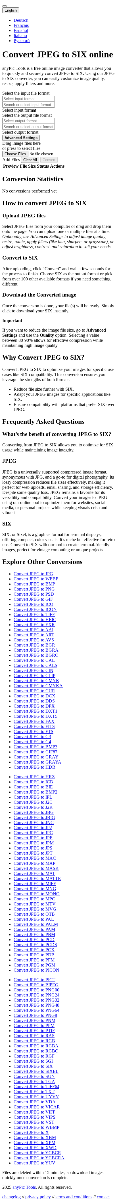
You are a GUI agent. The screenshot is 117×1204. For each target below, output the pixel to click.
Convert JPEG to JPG (33, 573)
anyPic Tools (24, 1187)
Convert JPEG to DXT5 (35, 716)
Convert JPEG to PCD (34, 939)
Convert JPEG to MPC (34, 898)
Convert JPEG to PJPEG (36, 984)
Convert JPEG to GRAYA (37, 762)
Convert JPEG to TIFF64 (36, 1086)
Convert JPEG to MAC (35, 858)
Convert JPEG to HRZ (34, 776)
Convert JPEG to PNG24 (36, 995)
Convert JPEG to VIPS (34, 1117)
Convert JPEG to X (31, 1132)
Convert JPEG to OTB (34, 914)
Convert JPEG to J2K (33, 807)
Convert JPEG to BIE (33, 786)
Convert (49, 160)
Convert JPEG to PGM (34, 965)
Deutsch (21, 20)
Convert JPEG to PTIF (34, 1030)
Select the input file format (25, 93)
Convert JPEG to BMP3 (35, 746)
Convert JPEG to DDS (34, 701)
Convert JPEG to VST (34, 1122)
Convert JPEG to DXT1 (35, 711)
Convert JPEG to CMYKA (38, 685)
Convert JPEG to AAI (33, 629)
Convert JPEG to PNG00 (36, 989)
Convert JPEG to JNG (34, 822)
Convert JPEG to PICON (36, 970)
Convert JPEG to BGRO (36, 655)
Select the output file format (27, 115)
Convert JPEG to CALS (35, 665)
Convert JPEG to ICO (33, 604)
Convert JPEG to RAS (34, 1035)
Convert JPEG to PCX (34, 949)
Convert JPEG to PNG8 (35, 1015)
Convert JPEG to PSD (34, 594)
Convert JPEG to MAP (34, 863)
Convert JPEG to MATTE (37, 878)
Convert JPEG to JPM (34, 842)
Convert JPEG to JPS (33, 848)
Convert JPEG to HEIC (35, 619)
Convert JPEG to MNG (35, 888)
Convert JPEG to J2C (33, 802)
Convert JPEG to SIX (33, 1066)
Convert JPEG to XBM (35, 1137)
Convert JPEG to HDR (34, 767)
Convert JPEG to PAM (34, 929)
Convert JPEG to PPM (34, 1025)
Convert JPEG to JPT (33, 853)
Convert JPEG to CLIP (34, 675)
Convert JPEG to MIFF (35, 883)
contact (103, 1196)
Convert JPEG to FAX (34, 721)
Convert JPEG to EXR (34, 624)
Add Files (11, 159)
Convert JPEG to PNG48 (36, 1005)
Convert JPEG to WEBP (36, 578)
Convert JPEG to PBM (34, 934)
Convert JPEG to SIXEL (36, 1071)
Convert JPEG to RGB (34, 1040)
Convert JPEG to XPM (34, 1142)
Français (21, 25)
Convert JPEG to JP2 (33, 827)
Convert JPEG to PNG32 (36, 1000)
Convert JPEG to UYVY (36, 1096)
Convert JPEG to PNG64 (36, 1010)
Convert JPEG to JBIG (34, 817)
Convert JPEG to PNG (34, 589)
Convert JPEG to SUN (34, 1076)
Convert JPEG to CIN (33, 670)
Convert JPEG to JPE (33, 837)
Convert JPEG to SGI (33, 1061)
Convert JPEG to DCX (34, 695)
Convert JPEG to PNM (34, 1020)
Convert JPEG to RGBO (36, 1051)
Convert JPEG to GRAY (36, 757)
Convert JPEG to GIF (33, 599)
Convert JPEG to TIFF (34, 614)
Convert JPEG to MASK (36, 868)
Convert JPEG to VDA (35, 1101)
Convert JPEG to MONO (37, 893)
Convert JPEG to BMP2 (35, 792)
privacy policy (38, 1196)
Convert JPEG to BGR (34, 645)
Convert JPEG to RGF (34, 1056)
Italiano (20, 35)
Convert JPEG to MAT (34, 873)
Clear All (30, 160)
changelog (11, 1196)
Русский (22, 40)
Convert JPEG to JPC (33, 832)
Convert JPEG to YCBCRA (39, 1157)
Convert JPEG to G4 (32, 741)
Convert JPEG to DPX (34, 706)
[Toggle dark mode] (4, 6)
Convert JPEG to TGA (34, 1081)
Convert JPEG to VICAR (37, 1106)
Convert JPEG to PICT (34, 979)
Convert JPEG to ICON (35, 609)
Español (21, 30)
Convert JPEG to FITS (34, 726)
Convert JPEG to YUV (34, 1162)
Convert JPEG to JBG (34, 812)
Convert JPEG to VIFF (34, 1112)
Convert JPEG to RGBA (36, 1045)
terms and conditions (73, 1196)
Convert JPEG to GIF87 (35, 751)
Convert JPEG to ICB (33, 781)
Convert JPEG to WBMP (36, 1127)
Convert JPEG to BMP (34, 584)
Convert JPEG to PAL (34, 919)
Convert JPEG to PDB (34, 954)
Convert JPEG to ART (34, 634)
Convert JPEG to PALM (36, 924)
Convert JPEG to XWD (35, 1147)
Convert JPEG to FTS (33, 731)
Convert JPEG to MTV (35, 904)
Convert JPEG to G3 (32, 736)
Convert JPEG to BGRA (36, 650)
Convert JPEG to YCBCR (37, 1152)
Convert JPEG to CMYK (36, 680)
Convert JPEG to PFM (34, 959)
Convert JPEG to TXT (34, 1091)
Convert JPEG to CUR (34, 690)
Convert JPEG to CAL (34, 660)
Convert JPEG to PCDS (35, 944)
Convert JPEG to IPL (33, 797)
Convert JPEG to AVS (34, 639)
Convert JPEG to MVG (35, 909)
